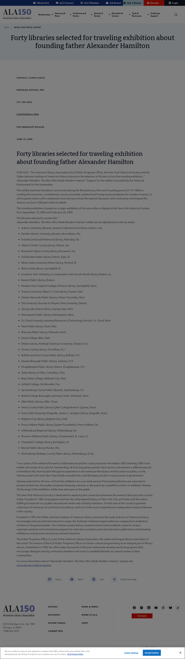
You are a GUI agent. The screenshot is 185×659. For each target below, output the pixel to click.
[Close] (180, 652)
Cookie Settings (131, 652)
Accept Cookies (152, 652)
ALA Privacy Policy (75, 654)
